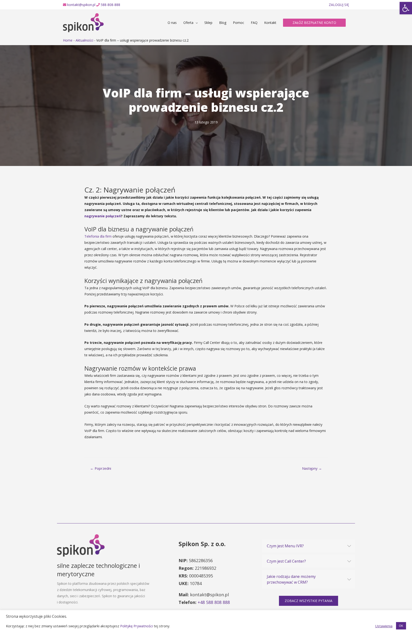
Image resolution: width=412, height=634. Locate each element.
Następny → (312, 468)
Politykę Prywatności (136, 625)
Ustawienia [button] (383, 626)
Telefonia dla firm (98, 236)
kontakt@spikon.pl (81, 4)
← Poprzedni (100, 468)
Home (67, 40)
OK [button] (401, 625)
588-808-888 (110, 4)
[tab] (308, 545)
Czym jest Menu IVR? (285, 546)
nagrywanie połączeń (102, 216)
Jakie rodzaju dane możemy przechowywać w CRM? (291, 579)
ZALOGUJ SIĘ (339, 4)
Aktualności (84, 40)
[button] (308, 601)
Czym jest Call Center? (286, 561)
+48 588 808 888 (214, 602)
